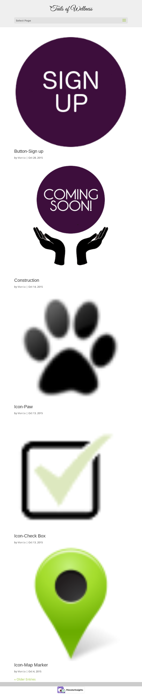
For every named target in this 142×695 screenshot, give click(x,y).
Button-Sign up (28, 151)
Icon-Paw (23, 406)
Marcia (22, 157)
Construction (26, 280)
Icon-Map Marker (31, 664)
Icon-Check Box (30, 535)
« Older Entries (25, 679)
